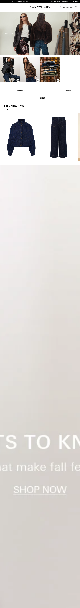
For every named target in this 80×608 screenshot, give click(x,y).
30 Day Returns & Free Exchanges (8, 1)
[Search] (60, 7)
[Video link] (40, 33)
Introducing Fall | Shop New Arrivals (48, 1)
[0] (75, 7)
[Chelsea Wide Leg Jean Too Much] (59, 137)
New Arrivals (7, 110)
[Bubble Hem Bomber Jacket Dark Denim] (21, 137)
